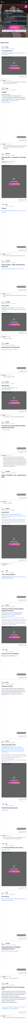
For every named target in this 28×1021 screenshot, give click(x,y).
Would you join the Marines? (11, 347)
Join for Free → (14, 27)
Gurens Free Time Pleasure (10, 653)
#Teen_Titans (20, 268)
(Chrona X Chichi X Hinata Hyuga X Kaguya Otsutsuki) (13, 609)
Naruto (8, 694)
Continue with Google (8, 30)
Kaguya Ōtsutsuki (20, 617)
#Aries (17, 100)
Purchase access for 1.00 (14, 68)
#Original (4, 578)
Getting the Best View (9, 745)
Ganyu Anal (5, 512)
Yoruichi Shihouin (20, 751)
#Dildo (16, 748)
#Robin (15, 268)
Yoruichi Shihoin (5, 753)
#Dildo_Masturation (6, 750)
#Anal (13, 514)
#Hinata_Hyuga (6, 430)
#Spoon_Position (9, 349)
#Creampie (12, 100)
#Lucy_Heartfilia (5, 899)
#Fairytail (18, 577)
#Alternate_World (10, 1008)
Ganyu (8, 517)
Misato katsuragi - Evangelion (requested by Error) (11, 948)
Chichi (8, 617)
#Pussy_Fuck (5, 951)
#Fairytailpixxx (17, 899)
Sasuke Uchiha (20, 694)
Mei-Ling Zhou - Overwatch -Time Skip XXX (14, 158)
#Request (13, 614)
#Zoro (13, 388)
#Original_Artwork (6, 309)
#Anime (24, 309)
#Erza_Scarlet (5, 1007)
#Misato (16, 951)
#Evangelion (11, 951)
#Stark (13, 53)
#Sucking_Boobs (16, 750)
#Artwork (23, 577)
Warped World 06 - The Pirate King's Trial (13, 988)
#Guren (16, 656)
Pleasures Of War (7, 686)
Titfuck (4, 208)
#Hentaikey (14, 309)
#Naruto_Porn (17, 210)
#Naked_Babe (11, 616)
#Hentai (3, 210)
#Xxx (12, 210)
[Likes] (25, 76)
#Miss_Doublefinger (7, 389)
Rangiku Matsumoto (11, 751)
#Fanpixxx (19, 516)
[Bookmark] (22, 76)
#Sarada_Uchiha (6, 850)
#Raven (11, 268)
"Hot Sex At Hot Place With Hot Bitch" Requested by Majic (14, 426)
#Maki (3, 810)
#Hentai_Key (5, 616)
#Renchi (9, 614)
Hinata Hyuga (13, 617)
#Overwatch (9, 161)
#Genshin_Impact (12, 516)
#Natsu (22, 308)
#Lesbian (22, 750)
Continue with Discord (21, 30)
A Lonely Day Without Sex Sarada (12, 847)
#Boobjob (4, 212)
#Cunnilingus (5, 54)
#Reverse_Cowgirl (6, 102)
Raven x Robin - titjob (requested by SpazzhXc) (13, 265)
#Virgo (14, 308)
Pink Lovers (5, 306)
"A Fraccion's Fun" (7, 51)
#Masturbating (18, 514)
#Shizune (23, 210)
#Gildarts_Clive (12, 1007)
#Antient (24, 516)
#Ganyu (9, 514)
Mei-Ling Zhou (10, 162)
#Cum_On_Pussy (21, 1007)
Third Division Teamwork (10, 808)
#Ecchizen (19, 309)
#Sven (11, 578)
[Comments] (20, 76)
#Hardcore (8, 210)
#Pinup (14, 161)
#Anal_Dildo (21, 748)
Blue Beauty (5, 386)
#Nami (3, 349)
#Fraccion (23, 53)
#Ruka (6, 810)
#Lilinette (18, 53)
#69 (16, 388)
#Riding (3, 1008)
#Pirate (16, 1008)
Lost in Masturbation (8, 574)
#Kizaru (15, 349)
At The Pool (5, 896)
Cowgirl (4, 92)
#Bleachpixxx (5, 748)
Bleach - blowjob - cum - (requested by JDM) (14, 476)
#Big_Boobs (4, 516)
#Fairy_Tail (4, 311)
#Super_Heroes (5, 268)
